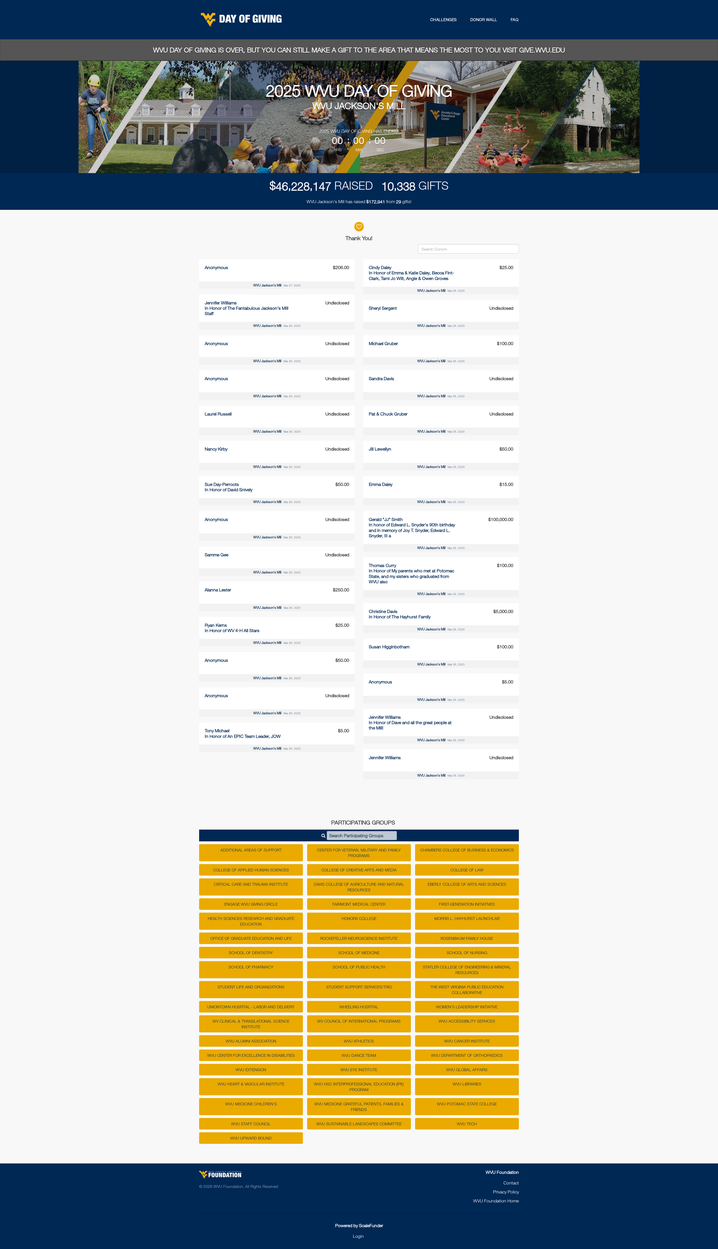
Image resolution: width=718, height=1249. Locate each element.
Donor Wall (483, 19)
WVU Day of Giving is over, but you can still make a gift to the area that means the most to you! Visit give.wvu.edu (359, 50)
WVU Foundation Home (496, 1200)
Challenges (443, 19)
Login (358, 1236)
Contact (511, 1182)
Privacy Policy (506, 1191)
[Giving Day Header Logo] (241, 20)
